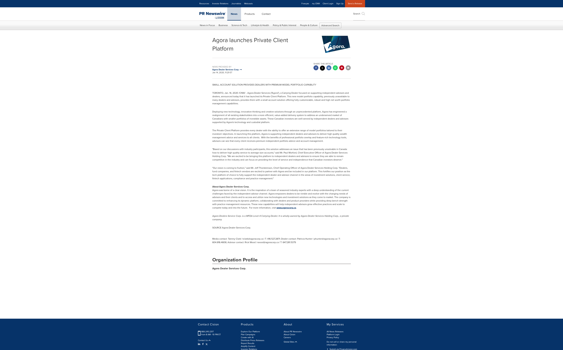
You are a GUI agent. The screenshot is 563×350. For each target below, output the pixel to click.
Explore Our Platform (250, 331)
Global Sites (289, 341)
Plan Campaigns (248, 334)
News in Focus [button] (207, 25)
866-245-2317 (207, 331)
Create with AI (247, 337)
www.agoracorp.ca (286, 207)
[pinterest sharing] (341, 68)
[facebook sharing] (315, 68)
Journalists (236, 3)
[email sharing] (348, 68)
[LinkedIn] (199, 344)
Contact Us (203, 340)
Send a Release (355, 3)
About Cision (289, 334)
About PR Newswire (293, 331)
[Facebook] (203, 344)
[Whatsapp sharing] (335, 68)
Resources (204, 3)
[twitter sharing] (322, 68)
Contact (266, 14)
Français (305, 3)
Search (356, 13)
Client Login (328, 3)
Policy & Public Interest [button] (284, 25)
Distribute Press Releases (252, 340)
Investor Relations (220, 3)
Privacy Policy (333, 337)
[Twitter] (206, 344)
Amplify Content (248, 346)
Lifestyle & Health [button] (260, 25)
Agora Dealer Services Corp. (229, 268)
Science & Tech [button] (239, 25)
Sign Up (340, 3)
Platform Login (333, 334)
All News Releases (335, 331)
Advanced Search (330, 25)
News (234, 14)
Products (250, 14)
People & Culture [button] (309, 25)
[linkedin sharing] (328, 68)
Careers (287, 337)
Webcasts (248, 3)
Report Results (247, 343)
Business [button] (223, 25)
